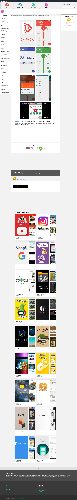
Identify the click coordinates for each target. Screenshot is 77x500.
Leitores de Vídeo (3, 64)
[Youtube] (42, 486)
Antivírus (2, 30)
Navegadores (3, 68)
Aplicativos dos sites (4, 31)
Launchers (2, 61)
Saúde (2, 79)
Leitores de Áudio (3, 62)
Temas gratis (8, 489)
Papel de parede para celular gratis (11, 488)
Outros (2, 25)
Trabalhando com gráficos (5, 28)
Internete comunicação (4, 22)
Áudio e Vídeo (3, 18)
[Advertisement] (5, 110)
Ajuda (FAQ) (40, 491)
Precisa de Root (3, 75)
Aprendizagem (3, 33)
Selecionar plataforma (69, 29)
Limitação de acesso (4, 65)
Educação (2, 19)
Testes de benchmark (4, 85)
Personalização (3, 72)
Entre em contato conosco (42, 490)
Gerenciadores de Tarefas (5, 52)
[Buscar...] (74, 7)
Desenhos (2, 40)
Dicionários (2, 41)
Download (2, 44)
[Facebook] (39, 486)
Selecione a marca (41, 487)
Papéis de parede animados (10, 486)
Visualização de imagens (5, 92)
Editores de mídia (3, 45)
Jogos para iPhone (9, 484)
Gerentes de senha (4, 54)
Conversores (3, 37)
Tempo (2, 83)
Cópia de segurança (4, 38)
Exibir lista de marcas (69, 27)
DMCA (27, 498)
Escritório (2, 21)
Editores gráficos (3, 47)
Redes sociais (3, 78)
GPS (2, 55)
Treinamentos (3, 89)
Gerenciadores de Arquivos (5, 51)
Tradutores (2, 86)
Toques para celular (9, 485)
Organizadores (3, 69)
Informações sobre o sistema (5, 58)
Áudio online (3, 34)
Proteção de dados (4, 76)
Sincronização (3, 82)
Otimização (3, 71)
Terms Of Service (23, 498)
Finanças (2, 48)
